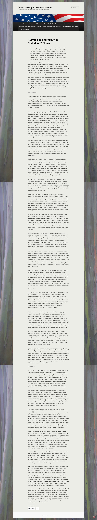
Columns (39, 26)
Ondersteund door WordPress (48, 515)
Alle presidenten (58, 23)
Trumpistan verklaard (68, 23)
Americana (21, 26)
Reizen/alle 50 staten (49, 23)
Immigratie (58, 26)
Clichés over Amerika (24, 29)
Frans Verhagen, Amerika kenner (35, 7)
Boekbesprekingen (66, 26)
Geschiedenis (32, 23)
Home (20, 23)
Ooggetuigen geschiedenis (49, 26)
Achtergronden (39, 23)
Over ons (25, 23)
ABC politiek (75, 26)
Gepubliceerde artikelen (30, 26)
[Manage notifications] (94, 517)
